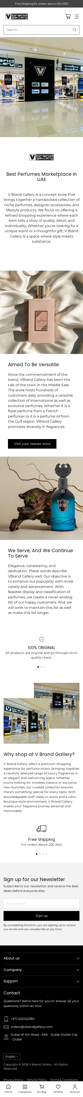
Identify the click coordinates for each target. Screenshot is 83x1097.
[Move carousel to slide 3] (45, 667)
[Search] (74, 29)
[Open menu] (76, 16)
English (10, 1056)
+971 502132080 (22, 1019)
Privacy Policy (13, 1079)
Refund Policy (37, 1079)
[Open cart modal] (67, 16)
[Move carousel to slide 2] (41, 667)
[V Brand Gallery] (17, 16)
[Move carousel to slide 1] (38, 667)
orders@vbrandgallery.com (32, 1027)
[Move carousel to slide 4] (46, 854)
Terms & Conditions (64, 1079)
